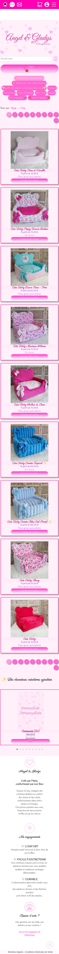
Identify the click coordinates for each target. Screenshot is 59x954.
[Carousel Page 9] (42, 749)
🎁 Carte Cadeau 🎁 (39, 98)
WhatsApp (29, 935)
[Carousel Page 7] (36, 749)
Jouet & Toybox (25, 93)
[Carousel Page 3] (23, 749)
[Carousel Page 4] (26, 749)
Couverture (9, 93)
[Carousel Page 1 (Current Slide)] (17, 749)
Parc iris (41, 93)
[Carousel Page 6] (32, 749)
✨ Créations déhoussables (29, 78)
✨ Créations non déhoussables (29, 83)
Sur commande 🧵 (17, 98)
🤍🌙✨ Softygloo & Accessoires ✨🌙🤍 (24, 88)
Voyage (51, 93)
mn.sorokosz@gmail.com (29, 932)
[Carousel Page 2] (20, 749)
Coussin (52, 88)
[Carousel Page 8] (39, 749)
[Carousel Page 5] (29, 749)
